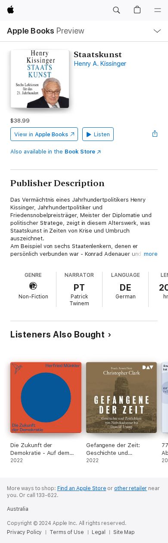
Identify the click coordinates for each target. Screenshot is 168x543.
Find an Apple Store (81, 488)
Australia (17, 509)
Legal (99, 532)
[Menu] (157, 10)
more (151, 254)
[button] (116, 10)
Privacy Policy (24, 532)
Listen (102, 134)
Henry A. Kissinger (100, 63)
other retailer (130, 488)
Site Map (124, 532)
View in (41, 134)
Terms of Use (67, 532)
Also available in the (52, 151)
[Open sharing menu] (155, 134)
